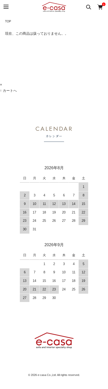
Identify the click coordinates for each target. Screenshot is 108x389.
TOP (8, 21)
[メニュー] (5, 7)
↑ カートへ (8, 91)
